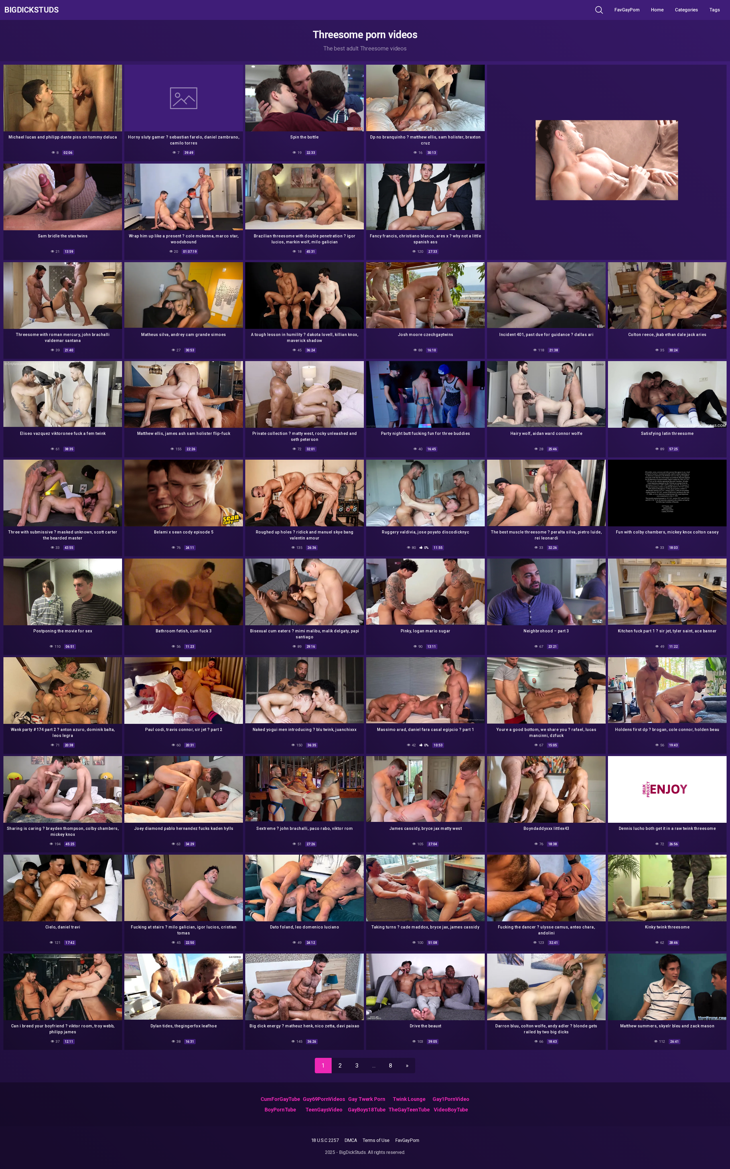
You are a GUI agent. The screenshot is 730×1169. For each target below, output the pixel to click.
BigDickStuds (31, 10)
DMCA (350, 1140)
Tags (714, 10)
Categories (686, 10)
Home (657, 10)
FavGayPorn (627, 10)
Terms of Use (376, 1140)
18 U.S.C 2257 (325, 1140)
